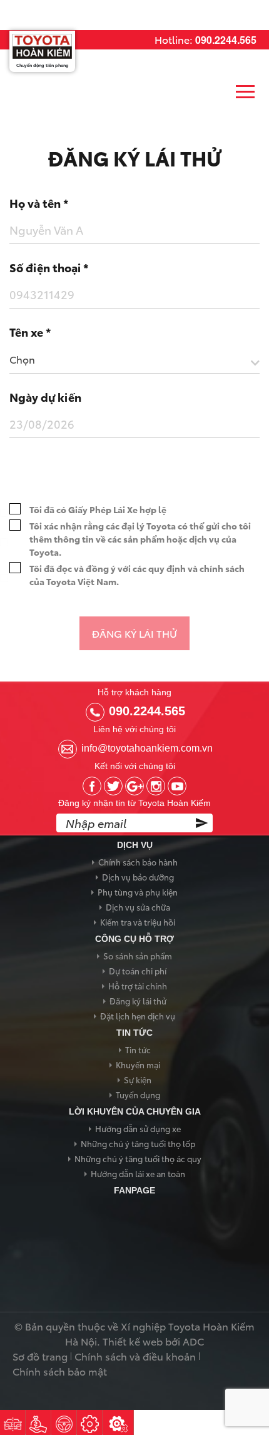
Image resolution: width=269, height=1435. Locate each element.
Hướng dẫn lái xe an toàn (138, 1173)
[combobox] (134, 362)
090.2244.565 (225, 40)
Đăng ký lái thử (137, 1000)
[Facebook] (92, 786)
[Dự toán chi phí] (38, 1422)
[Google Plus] (134, 786)
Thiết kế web (133, 1341)
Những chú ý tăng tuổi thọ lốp (138, 1143)
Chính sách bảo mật (60, 1371)
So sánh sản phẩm (137, 955)
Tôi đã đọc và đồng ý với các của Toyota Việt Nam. (137, 575)
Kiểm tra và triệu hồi (137, 921)
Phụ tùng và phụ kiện (138, 891)
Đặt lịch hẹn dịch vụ (137, 1015)
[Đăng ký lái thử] (63, 1422)
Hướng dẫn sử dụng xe (138, 1128)
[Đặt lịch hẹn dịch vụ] (89, 1422)
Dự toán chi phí (137, 970)
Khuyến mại (138, 1064)
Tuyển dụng (138, 1094)
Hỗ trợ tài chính (137, 985)
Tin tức (138, 1049)
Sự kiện (137, 1079)
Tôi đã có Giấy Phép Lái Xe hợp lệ (97, 509)
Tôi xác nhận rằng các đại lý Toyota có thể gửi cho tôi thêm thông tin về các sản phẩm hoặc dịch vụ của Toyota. (140, 538)
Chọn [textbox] (22, 359)
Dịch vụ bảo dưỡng (138, 876)
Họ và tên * (39, 203)
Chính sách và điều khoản (135, 1356)
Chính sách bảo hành (138, 861)
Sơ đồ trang (40, 1356)
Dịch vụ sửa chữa (138, 906)
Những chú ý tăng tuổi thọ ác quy (137, 1158)
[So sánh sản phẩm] (12, 1422)
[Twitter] (113, 786)
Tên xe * (30, 332)
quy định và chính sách (196, 568)
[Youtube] (177, 786)
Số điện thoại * (49, 267)
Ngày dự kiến (45, 397)
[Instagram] (155, 786)
